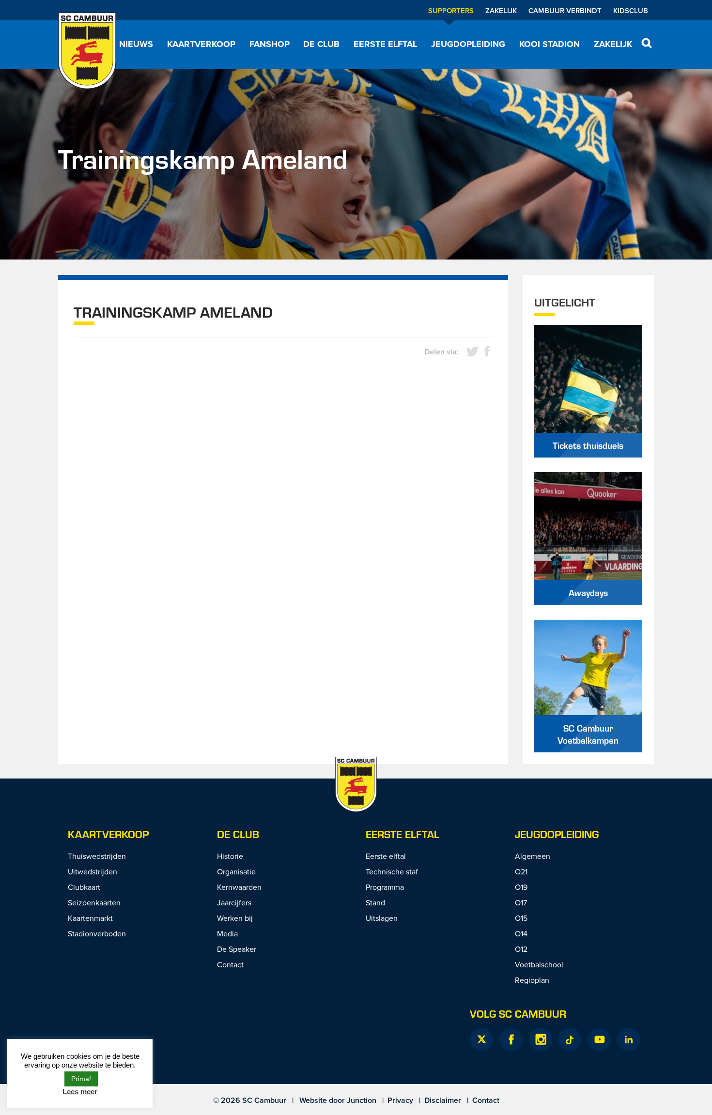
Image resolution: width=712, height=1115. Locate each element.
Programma (385, 887)
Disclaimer (442, 1100)
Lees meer (79, 1091)
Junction (361, 1100)
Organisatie (236, 871)
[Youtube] (599, 1039)
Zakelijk (501, 10)
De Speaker (236, 949)
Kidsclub (630, 10)
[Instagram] (540, 1039)
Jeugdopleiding (468, 44)
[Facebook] (511, 1039)
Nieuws (136, 44)
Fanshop (269, 44)
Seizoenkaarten (94, 902)
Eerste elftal (385, 44)
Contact (230, 964)
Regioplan (532, 980)
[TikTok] (569, 1039)
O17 (521, 902)
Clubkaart (84, 887)
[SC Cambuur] (87, 51)
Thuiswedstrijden (97, 856)
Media (227, 933)
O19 (521, 887)
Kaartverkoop (201, 44)
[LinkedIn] (628, 1039)
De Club (321, 44)
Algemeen (532, 856)
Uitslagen (382, 918)
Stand (375, 902)
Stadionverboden (97, 933)
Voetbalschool (539, 964)
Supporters (451, 10)
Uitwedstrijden (92, 871)
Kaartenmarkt (90, 918)
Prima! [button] (81, 1079)
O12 (521, 949)
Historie (230, 856)
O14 (521, 933)
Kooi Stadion (549, 44)
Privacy (400, 1100)
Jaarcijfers (234, 902)
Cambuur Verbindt (565, 10)
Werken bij (235, 918)
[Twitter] (481, 1039)
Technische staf (392, 871)
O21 (521, 871)
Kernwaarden (239, 887)
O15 (521, 918)
